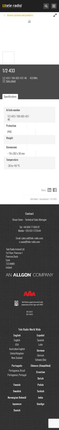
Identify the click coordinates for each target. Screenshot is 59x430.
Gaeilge (40, 404)
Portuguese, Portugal (17, 375)
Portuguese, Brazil (17, 370)
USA (17, 344)
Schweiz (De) (40, 360)
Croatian (40, 372)
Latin (40, 344)
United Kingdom (17, 353)
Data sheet (11, 81)
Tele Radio (34, 199)
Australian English (17, 349)
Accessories (44, 199)
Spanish (40, 340)
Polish (41, 385)
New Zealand (16, 358)
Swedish (17, 391)
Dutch (41, 378)
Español (40, 335)
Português (17, 365)
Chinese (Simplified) (41, 365)
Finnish (16, 385)
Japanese (16, 404)
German (40, 350)
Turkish (40, 391)
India (40, 397)
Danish (17, 410)
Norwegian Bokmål (17, 397)
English (17, 335)
